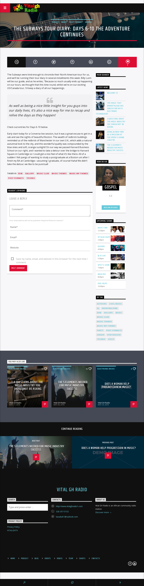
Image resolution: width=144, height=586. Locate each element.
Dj (98, 308)
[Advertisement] (72, 1)
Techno (31, 178)
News (64, 22)
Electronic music (17, 368)
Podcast (25, 558)
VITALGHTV (12, 530)
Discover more (102, 512)
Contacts (96, 558)
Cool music (115, 304)
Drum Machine (110, 308)
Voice (111, 339)
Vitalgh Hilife (104, 237)
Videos (59, 558)
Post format (76, 22)
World (88, 22)
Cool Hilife (102, 283)
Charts (82, 558)
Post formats (16, 178)
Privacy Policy (13, 527)
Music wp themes (78, 173)
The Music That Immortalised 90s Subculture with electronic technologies (110, 108)
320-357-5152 (62, 511)
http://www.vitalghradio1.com (69, 506)
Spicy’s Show (104, 265)
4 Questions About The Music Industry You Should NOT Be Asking (116, 122)
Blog (37, 558)
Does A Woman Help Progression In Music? (116, 385)
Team (71, 558)
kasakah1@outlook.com (67, 516)
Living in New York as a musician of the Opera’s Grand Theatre (115, 136)
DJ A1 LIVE (102, 255)
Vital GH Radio (15, 402)
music (119, 312)
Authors (101, 304)
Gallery (29, 173)
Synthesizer (114, 335)
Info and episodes (111, 207)
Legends (101, 246)
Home (13, 558)
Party (100, 330)
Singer (100, 335)
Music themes (59, 173)
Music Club (43, 173)
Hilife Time (103, 228)
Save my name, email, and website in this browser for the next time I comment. (52, 259)
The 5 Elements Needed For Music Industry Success (115, 148)
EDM (20, 173)
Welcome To (112, 93)
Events (55, 22)
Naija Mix (102, 274)
